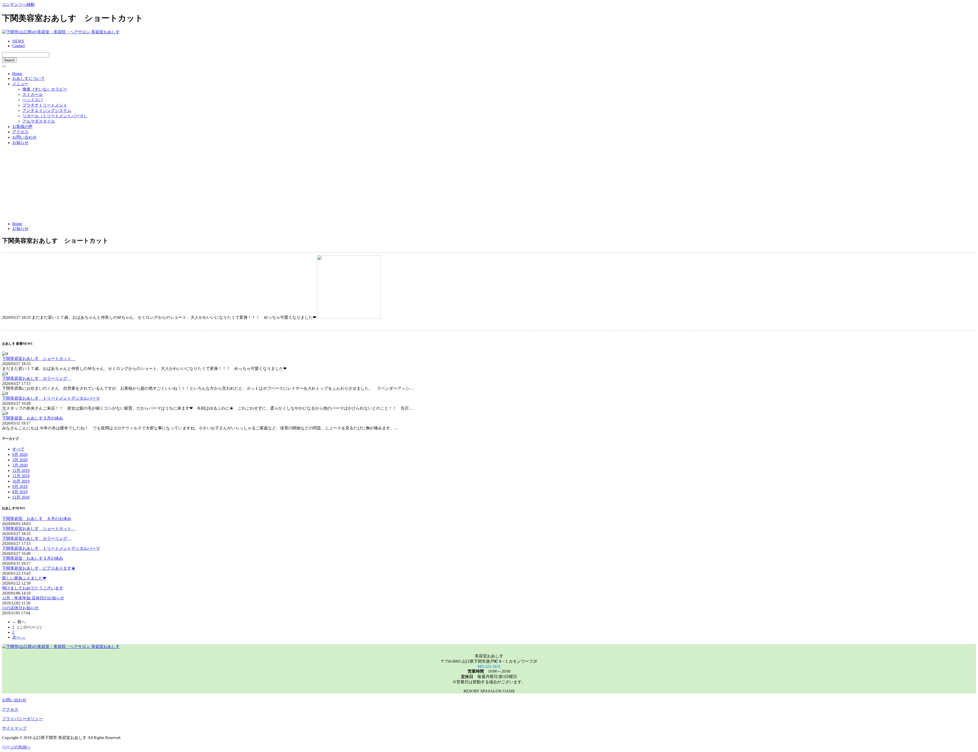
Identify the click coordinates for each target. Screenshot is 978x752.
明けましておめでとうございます (32, 588)
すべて (18, 449)
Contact (18, 46)
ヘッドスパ (32, 100)
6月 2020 (20, 454)
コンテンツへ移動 (18, 4)
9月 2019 (20, 486)
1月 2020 (20, 465)
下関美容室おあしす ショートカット (38, 358)
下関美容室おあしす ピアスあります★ (38, 568)
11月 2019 (21, 476)
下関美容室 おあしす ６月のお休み (36, 518)
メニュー (20, 84)
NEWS (18, 41)
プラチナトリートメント (44, 105)
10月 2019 (21, 481)
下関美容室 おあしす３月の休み (32, 418)
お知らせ (20, 142)
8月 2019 (20, 492)
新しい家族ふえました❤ (24, 578)
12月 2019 (21, 470)
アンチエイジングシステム (46, 110)
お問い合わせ (24, 137)
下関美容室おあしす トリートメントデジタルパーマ (51, 398)
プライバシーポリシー (22, 719)
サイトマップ (14, 728)
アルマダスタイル (38, 121)
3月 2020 (20, 460)
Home (17, 73)
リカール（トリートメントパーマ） (55, 116)
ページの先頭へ (16, 747)
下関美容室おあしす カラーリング (36, 378)
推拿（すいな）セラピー (44, 89)
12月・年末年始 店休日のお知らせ (33, 598)
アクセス (20, 132)
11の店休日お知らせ (20, 608)
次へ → (18, 637)
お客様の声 (22, 126)
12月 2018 (21, 497)
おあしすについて (28, 78)
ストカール (32, 94)
